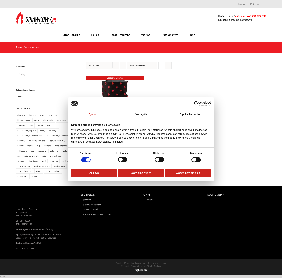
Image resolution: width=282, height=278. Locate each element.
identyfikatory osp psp (26, 130)
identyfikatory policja (48, 130)
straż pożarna (59, 166)
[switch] (122, 159)
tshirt (48, 171)
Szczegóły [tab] (141, 114)
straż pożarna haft (24, 171)
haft (49, 125)
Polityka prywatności (91, 204)
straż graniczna (23, 166)
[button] (218, 35)
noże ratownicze (61, 145)
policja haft (54, 150)
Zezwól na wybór (141, 172)
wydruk (34, 176)
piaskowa (42, 150)
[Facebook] (208, 199)
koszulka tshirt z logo (57, 140)
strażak (65, 161)
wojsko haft (22, 176)
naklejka (47, 145)
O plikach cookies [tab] (190, 114)
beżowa (32, 115)
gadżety (40, 125)
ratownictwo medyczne (51, 155)
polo (65, 150)
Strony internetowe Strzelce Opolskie (146, 266)
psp (18, 155)
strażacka (54, 161)
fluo (31, 125)
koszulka (21, 140)
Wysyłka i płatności (90, 209)
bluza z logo (52, 115)
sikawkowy (33, 161)
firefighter (21, 125)
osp (32, 150)
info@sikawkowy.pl (242, 20)
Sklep (20, 96)
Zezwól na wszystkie (188, 172)
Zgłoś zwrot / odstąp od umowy (96, 214)
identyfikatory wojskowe (57, 135)
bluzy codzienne (23, 120)
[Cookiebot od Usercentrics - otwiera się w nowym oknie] (196, 103)
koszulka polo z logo (37, 140)
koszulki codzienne (25, 145)
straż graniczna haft (42, 166)
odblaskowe (22, 150)
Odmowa (94, 172)
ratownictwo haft (31, 155)
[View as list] (168, 65)
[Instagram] (213, 199)
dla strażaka (48, 120)
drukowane (61, 120)
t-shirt (38, 171)
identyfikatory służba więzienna (30, 135)
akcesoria (21, 115)
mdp (38, 145)
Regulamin (86, 199)
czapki (36, 120)
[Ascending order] (123, 65)
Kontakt (149, 199)
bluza (42, 115)
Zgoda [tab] (92, 114)
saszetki (20, 161)
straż (44, 161)
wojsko (57, 171)
